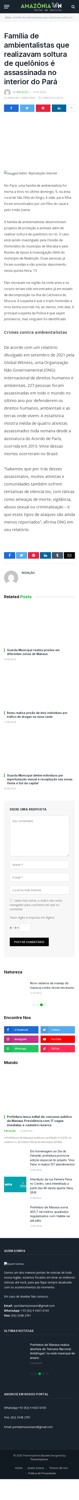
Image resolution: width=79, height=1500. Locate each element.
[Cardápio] (6, 6)
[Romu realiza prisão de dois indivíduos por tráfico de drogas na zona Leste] (39, 687)
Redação (23, 92)
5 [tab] (47, 1373)
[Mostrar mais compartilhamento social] (71, 108)
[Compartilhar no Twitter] (27, 108)
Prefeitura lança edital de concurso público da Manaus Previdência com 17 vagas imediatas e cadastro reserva (39, 1121)
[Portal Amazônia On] (41, 6)
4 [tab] (45, 1004)
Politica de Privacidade (42, 1473)
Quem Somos (36, 1468)
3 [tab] (41, 1004)
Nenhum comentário (21, 98)
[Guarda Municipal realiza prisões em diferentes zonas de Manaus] (39, 624)
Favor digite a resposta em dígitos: (32, 917)
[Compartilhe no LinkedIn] (59, 108)
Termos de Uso (58, 1468)
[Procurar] (73, 6)
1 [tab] (34, 1004)
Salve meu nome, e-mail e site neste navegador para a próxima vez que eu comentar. (36, 905)
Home (18, 1468)
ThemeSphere (39, 1459)
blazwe (45, 1455)
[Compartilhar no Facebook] (11, 108)
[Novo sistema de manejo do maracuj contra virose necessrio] (15, 988)
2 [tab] (38, 1004)
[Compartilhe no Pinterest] (43, 108)
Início (8, 17)
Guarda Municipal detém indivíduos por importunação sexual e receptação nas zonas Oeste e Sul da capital (40, 779)
